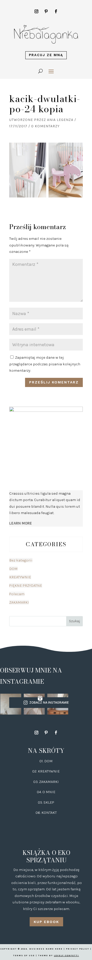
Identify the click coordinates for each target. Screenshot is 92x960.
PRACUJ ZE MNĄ (46, 55)
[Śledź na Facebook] (56, 11)
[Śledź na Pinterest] (46, 11)
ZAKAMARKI (19, 602)
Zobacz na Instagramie (49, 702)
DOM (13, 568)
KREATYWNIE (20, 577)
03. (36, 781)
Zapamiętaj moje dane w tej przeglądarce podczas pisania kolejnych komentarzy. (44, 364)
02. (35, 771)
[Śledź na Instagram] (36, 11)
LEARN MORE (20, 523)
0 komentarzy (45, 126)
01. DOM (46, 761)
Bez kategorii (20, 560)
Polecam (17, 594)
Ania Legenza (60, 120)
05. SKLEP (46, 802)
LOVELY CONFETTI (66, 955)
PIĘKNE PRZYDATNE (25, 585)
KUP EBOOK (46, 922)
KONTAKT (49, 812)
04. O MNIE (46, 792)
